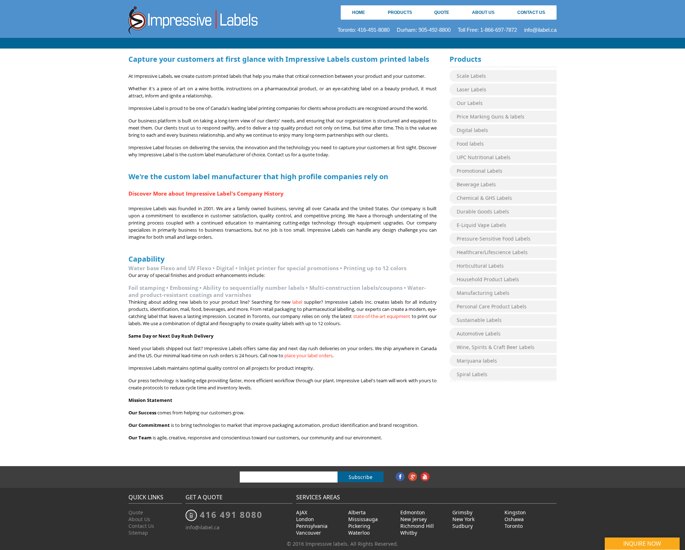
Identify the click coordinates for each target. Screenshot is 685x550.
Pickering (359, 526)
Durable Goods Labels (483, 211)
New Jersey (413, 519)
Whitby (408, 532)
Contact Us (531, 12)
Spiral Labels (472, 374)
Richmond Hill (417, 526)
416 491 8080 (231, 514)
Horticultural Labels (480, 265)
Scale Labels (471, 75)
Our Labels (470, 103)
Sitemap (138, 532)
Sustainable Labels (479, 320)
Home (358, 12)
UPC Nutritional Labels (484, 157)
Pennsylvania (312, 526)
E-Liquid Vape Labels (481, 225)
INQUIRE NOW (642, 544)
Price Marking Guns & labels (490, 116)
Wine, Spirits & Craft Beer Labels (495, 347)
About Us (483, 12)
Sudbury (462, 526)
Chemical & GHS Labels (484, 198)
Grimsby (462, 512)
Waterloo (359, 532)
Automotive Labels (479, 333)
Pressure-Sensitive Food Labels (494, 238)
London (305, 519)
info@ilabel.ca (540, 30)
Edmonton (412, 512)
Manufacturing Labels (483, 292)
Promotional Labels (479, 170)
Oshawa (514, 519)
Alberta (357, 512)
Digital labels (472, 130)
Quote (441, 12)
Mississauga (363, 519)
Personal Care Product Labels (492, 306)
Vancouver (308, 532)
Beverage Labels (476, 184)
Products (400, 12)
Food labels (470, 143)
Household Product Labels (488, 279)
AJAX (301, 512)
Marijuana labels (477, 360)
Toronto (513, 526)
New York (463, 519)
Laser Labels (471, 89)
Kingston (515, 512)
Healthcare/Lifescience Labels (492, 252)
